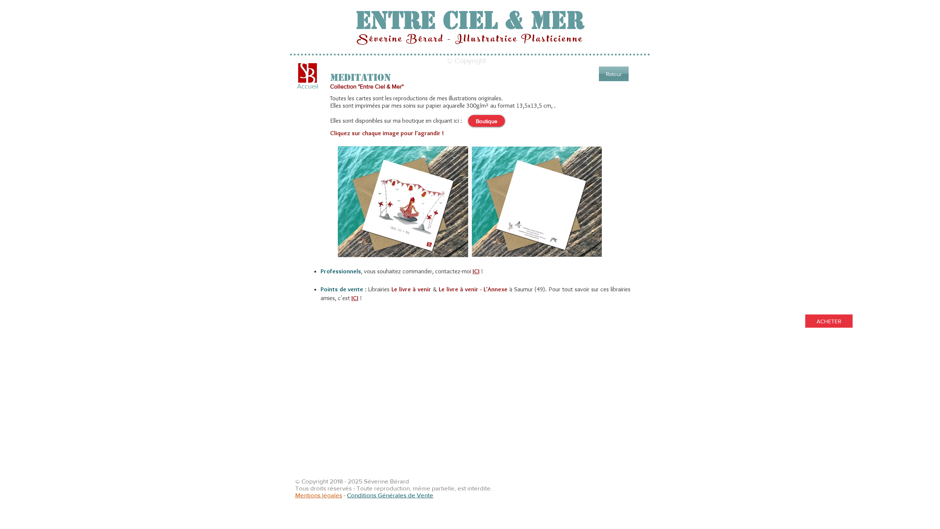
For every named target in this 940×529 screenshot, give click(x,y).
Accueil (307, 86)
